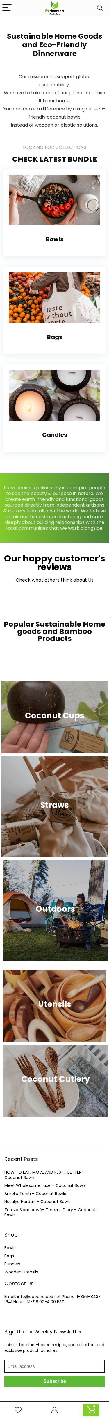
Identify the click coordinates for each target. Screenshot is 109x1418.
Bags (9, 1256)
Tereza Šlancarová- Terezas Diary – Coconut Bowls (50, 1212)
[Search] (100, 8)
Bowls (9, 1248)
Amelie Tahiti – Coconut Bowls (35, 1193)
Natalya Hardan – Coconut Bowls (37, 1202)
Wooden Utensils (21, 1272)
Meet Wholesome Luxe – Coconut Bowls (45, 1185)
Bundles (12, 1264)
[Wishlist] (18, 1410)
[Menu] (7, 8)
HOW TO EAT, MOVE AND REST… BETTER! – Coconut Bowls (45, 1174)
